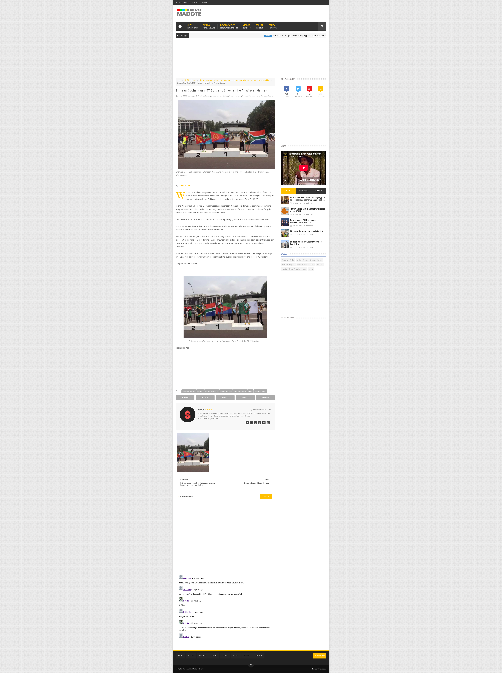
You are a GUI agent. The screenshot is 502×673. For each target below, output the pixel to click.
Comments (303, 191)
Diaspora (202, 656)
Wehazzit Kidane (264, 80)
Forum (259, 26)
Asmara (285, 260)
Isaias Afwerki (294, 269)
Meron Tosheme (227, 80)
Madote (195, 669)
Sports (311, 269)
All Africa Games (190, 80)
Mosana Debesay (242, 80)
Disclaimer (322, 669)
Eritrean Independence (306, 265)
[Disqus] (225, 536)
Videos (246, 26)
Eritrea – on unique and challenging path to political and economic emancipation (267, 36)
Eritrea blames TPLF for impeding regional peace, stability (304, 221)
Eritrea (201, 80)
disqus (266, 496)
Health (284, 269)
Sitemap (194, 2)
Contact (204, 2)
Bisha (292, 260)
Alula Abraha (184, 185)
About (185, 2)
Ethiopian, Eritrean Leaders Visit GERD (306, 231)
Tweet (186, 398)
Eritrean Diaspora (288, 265)
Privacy (315, 669)
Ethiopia (320, 265)
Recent (288, 191)
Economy (225, 36)
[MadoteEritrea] (247, 422)
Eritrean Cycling (212, 80)
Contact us (321, 656)
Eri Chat (259, 656)
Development (229, 26)
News (192, 26)
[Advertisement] (251, 59)
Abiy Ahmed (312, 36)
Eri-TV (273, 26)
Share (206, 398)
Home (178, 2)
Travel (214, 656)
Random (318, 191)
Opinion (209, 26)
